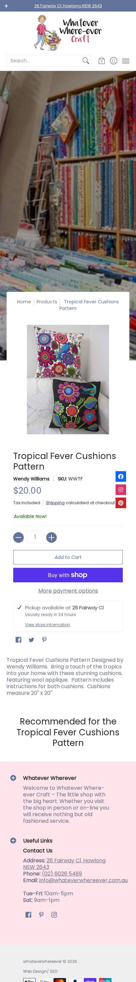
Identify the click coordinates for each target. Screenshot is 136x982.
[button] (102, 60)
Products (47, 301)
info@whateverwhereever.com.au (83, 880)
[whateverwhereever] (68, 33)
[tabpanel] (68, 675)
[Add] (51, 537)
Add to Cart (68, 557)
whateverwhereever (42, 961)
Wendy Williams (31, 479)
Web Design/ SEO (40, 971)
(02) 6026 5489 (62, 873)
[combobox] (44, 60)
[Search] (86, 60)
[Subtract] (18, 537)
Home (24, 301)
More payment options (68, 591)
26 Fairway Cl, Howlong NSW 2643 (68, 6)
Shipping (55, 503)
